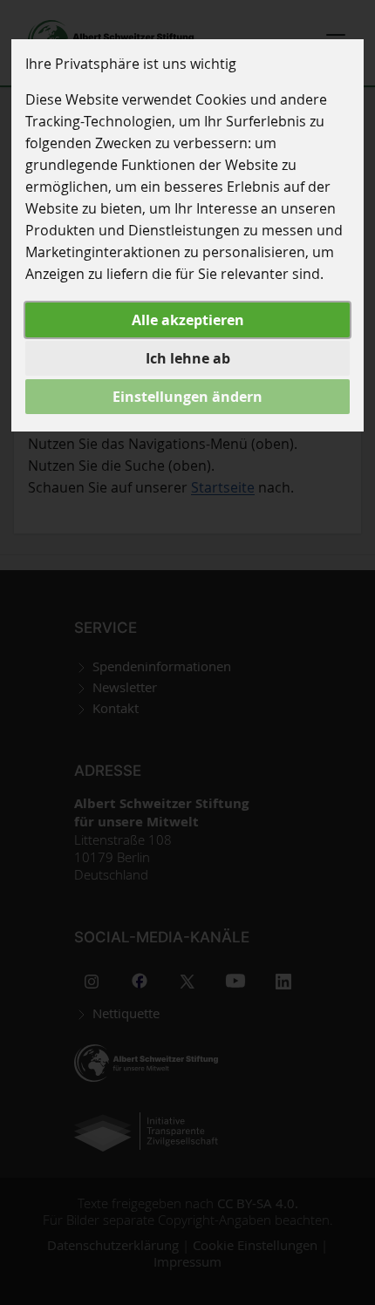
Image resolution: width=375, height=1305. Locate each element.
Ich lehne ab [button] (188, 358)
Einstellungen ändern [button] (187, 396)
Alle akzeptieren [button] (188, 320)
